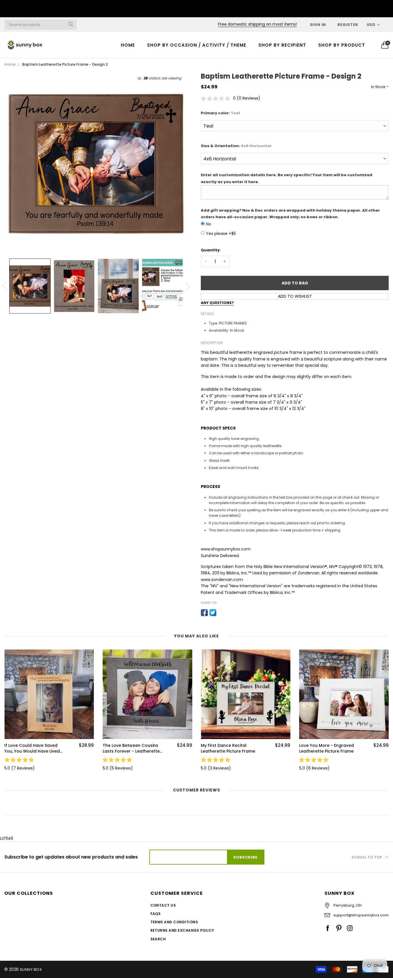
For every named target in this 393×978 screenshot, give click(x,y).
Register (347, 24)
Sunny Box (31, 969)
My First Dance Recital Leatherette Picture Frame (130, 748)
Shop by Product (341, 45)
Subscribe (245, 857)
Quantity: (211, 250)
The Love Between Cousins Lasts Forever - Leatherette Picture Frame (32, 748)
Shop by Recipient (282, 45)
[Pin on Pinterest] (221, 612)
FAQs (155, 913)
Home (128, 45)
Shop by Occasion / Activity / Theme (196, 45)
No (208, 224)
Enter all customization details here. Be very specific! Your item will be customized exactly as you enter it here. (286, 178)
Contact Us (163, 905)
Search (158, 939)
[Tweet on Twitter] (212, 612)
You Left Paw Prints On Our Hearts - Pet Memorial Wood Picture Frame (326, 748)
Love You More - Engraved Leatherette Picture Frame (228, 748)
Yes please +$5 (221, 233)
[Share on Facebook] (204, 612)
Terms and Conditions (174, 922)
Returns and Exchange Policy (182, 930)
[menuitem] (128, 45)
